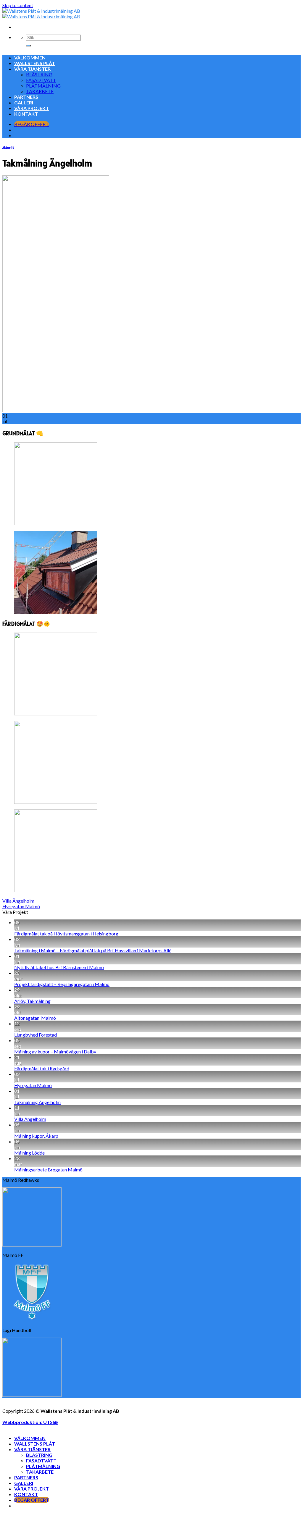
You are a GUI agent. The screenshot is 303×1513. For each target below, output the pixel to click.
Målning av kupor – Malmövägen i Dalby (55, 1051)
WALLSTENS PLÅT (34, 63)
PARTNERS (26, 97)
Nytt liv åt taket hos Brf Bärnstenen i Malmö (59, 967)
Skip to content (17, 5)
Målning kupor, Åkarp (36, 1136)
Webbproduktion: (30, 1422)
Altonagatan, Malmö (35, 1018)
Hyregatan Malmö (21, 906)
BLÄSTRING (39, 74)
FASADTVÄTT (41, 80)
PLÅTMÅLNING (43, 85)
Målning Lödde (29, 1152)
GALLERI (23, 102)
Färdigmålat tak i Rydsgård (41, 1068)
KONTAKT (26, 114)
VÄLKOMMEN (30, 57)
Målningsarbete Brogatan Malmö (48, 1169)
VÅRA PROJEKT (31, 108)
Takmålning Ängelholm (37, 1102)
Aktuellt (8, 148)
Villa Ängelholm (18, 900)
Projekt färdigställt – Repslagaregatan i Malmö (61, 984)
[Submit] (28, 45)
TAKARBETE (40, 91)
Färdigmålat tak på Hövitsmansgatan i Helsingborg (66, 933)
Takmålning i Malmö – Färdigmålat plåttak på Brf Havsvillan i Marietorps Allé (92, 950)
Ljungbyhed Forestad (35, 1034)
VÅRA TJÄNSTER (32, 69)
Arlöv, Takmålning (32, 1001)
